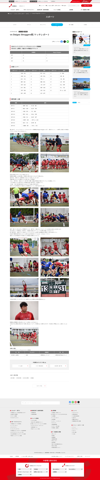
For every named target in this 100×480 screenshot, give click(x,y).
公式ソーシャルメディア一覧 (74, 404)
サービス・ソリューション (24, 472)
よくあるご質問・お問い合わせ (53, 5)
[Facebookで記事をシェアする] (61, 41)
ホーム (10, 13)
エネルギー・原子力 (15, 9)
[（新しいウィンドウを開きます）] (32, 466)
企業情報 (71, 9)
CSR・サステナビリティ (29, 9)
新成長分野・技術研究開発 (43, 9)
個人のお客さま (59, 469)
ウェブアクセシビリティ (69, 456)
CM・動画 (71, 24)
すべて (14, 24)
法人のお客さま (75, 469)
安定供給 (40, 469)
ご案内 (24, 469)
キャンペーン (43, 24)
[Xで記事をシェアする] (64, 41)
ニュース (42, 5)
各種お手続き (87, 5)
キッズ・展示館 (57, 9)
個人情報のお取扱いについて (57, 456)
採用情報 (17, 456)
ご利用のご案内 (79, 456)
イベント (29, 24)
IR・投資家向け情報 (85, 9)
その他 (85, 24)
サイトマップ (87, 456)
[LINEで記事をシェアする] (68, 41)
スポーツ (27, 13)
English (64, 5)
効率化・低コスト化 (40, 472)
